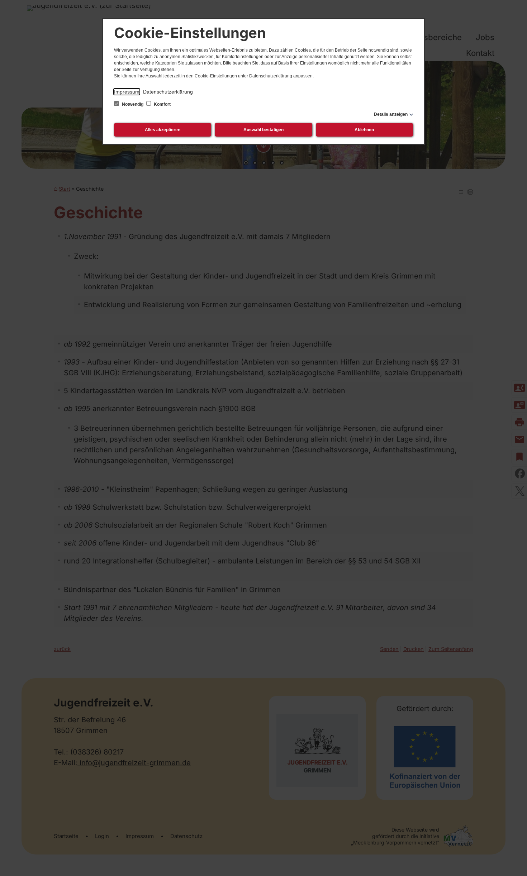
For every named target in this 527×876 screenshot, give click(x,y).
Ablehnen (364, 129)
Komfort (162, 104)
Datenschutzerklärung (168, 92)
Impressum (126, 92)
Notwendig (132, 104)
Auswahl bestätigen (263, 129)
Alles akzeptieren (162, 129)
